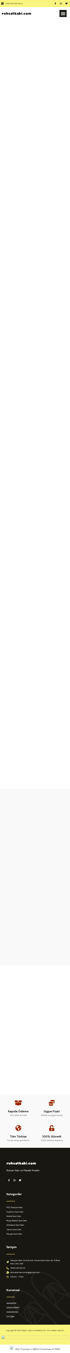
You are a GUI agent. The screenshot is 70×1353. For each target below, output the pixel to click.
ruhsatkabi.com (16, 13)
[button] (63, 13)
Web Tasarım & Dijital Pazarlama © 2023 (37, 1348)
